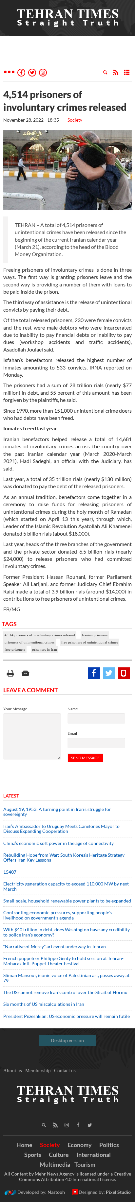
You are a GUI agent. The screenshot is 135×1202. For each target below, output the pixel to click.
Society (75, 120)
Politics (109, 1144)
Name (73, 708)
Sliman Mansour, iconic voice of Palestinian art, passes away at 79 (66, 977)
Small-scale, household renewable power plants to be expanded (67, 900)
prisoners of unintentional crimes (29, 642)
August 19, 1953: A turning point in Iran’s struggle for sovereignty (57, 811)
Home (24, 1144)
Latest (11, 795)
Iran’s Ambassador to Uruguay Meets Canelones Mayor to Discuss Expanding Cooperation (61, 828)
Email (72, 733)
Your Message (15, 708)
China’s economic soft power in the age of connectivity (58, 843)
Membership (38, 1070)
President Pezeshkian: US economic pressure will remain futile (67, 1016)
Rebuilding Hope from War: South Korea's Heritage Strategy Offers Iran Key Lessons (64, 857)
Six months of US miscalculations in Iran (43, 1004)
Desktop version (67, 1040)
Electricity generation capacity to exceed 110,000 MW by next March (66, 886)
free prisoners (15, 649)
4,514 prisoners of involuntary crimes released (40, 635)
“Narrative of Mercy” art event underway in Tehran (54, 946)
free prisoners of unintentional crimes (89, 642)
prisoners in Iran (44, 649)
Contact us (65, 1070)
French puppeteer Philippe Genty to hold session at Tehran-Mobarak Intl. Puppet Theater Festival (63, 960)
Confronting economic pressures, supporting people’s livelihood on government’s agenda (57, 915)
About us (12, 1070)
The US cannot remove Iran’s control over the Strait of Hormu (65, 992)
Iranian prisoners (94, 635)
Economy (80, 1144)
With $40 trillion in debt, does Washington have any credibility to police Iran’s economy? (66, 932)
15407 (9, 872)
